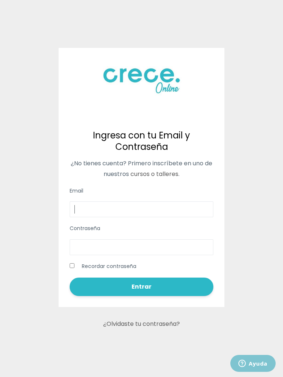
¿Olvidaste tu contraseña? (141, 324)
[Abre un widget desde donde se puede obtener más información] (253, 364)
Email (76, 190)
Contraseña (85, 228)
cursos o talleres (154, 174)
